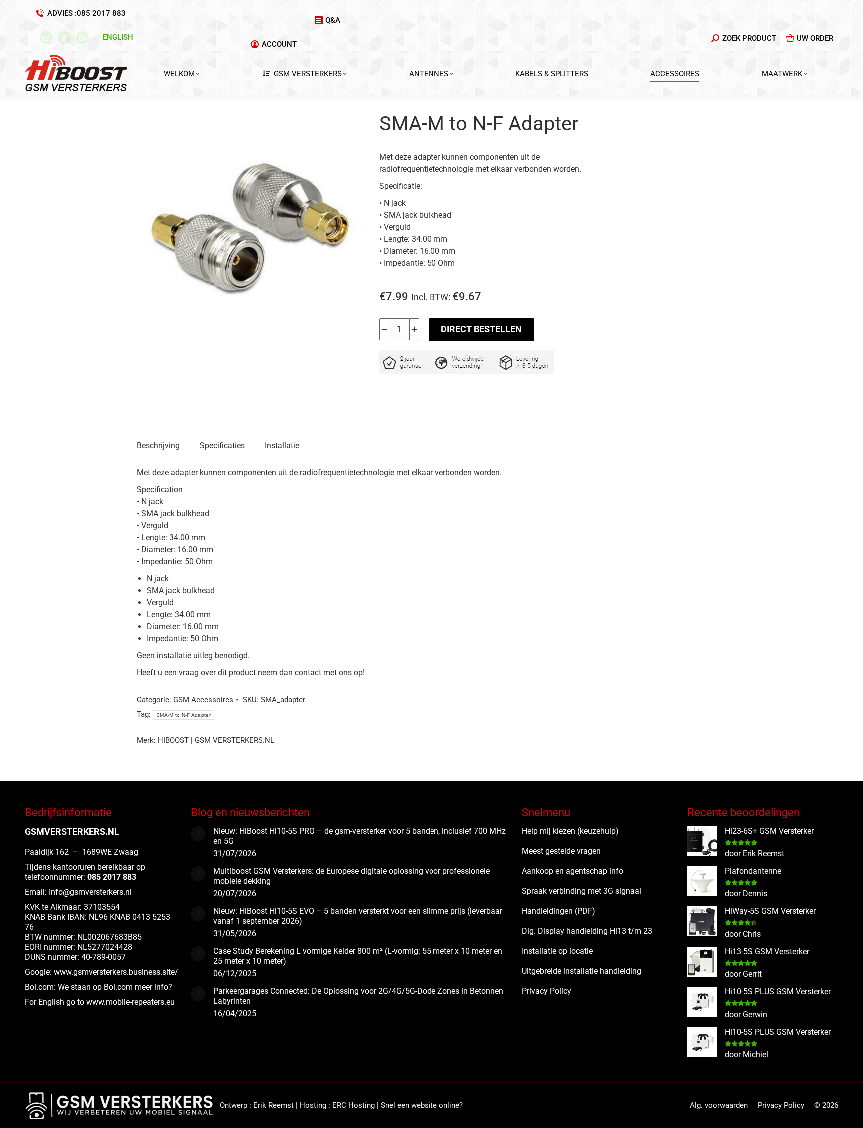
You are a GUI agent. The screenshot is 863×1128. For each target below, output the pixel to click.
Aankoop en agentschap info (572, 871)
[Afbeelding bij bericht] (198, 833)
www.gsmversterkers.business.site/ (116, 972)
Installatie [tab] (282, 445)
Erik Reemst (273, 1105)
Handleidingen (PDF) (558, 911)
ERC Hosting (353, 1105)
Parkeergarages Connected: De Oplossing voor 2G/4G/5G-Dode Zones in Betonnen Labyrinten (358, 996)
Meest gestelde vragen (561, 851)
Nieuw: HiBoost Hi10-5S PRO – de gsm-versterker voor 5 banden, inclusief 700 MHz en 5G (359, 836)
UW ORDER (815, 38)
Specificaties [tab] (222, 445)
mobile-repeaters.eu (140, 1002)
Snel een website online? (422, 1105)
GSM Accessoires (203, 699)
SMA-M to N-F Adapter (183, 715)
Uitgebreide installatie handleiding (581, 971)
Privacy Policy (546, 991)
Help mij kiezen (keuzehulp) (570, 831)
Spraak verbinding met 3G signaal (581, 891)
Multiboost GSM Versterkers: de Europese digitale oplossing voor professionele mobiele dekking (351, 876)
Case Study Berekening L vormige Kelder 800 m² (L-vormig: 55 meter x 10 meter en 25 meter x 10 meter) (357, 956)
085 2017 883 (101, 13)
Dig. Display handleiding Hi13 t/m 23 (587, 931)
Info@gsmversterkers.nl (90, 892)
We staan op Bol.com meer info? (115, 987)
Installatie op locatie (557, 951)
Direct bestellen (481, 329)
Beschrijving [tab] (158, 445)
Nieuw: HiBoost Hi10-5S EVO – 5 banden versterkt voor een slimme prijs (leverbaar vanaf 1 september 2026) (357, 916)
